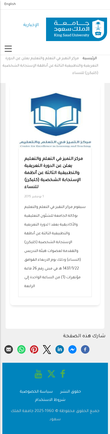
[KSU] (76, 26)
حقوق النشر (70, 392)
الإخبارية (31, 25)
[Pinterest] (34, 349)
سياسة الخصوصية (36, 392)
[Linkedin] (59, 349)
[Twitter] (47, 349)
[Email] (8, 349)
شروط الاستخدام (50, 400)
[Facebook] (85, 349)
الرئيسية (90, 59)
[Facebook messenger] (72, 349)
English (10, 4)
